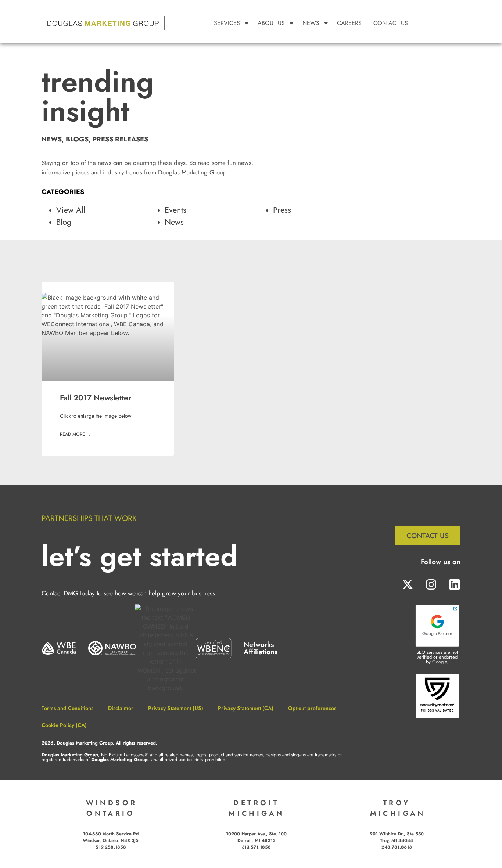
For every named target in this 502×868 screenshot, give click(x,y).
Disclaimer (120, 708)
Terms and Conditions (67, 708)
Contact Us (390, 23)
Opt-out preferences (312, 708)
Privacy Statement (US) (175, 708)
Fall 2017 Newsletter (95, 397)
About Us (271, 23)
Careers (349, 23)
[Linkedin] (451, 584)
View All (70, 210)
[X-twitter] (407, 584)
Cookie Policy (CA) (64, 725)
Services (227, 23)
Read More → (75, 434)
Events (175, 210)
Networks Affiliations (260, 647)
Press (282, 210)
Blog (64, 222)
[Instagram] (431, 584)
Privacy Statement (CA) (245, 708)
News (174, 222)
